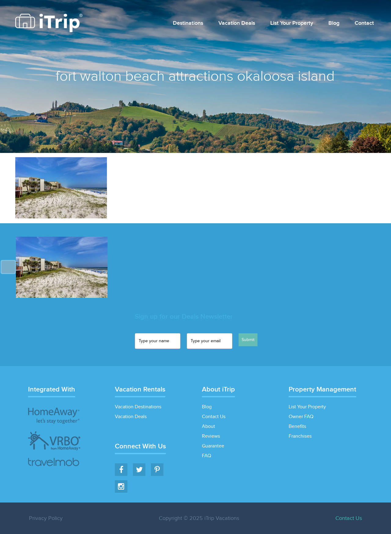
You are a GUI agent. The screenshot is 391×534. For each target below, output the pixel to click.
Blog (333, 23)
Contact (364, 23)
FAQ (206, 456)
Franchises (300, 436)
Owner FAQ (301, 417)
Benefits (297, 426)
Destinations (188, 23)
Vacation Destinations (138, 407)
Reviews (211, 436)
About (208, 426)
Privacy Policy (46, 518)
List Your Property (291, 23)
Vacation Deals (236, 23)
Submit (248, 339)
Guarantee (213, 446)
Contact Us (213, 417)
